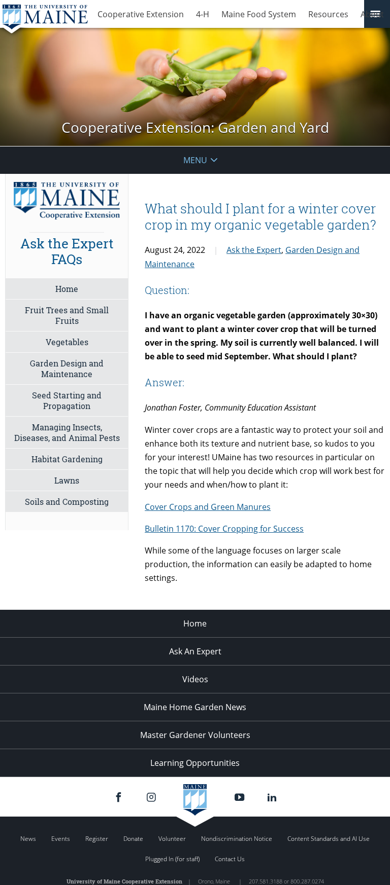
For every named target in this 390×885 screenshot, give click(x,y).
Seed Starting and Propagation (67, 400)
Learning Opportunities (195, 762)
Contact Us (230, 859)
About (372, 14)
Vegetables (67, 342)
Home (66, 288)
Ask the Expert (253, 249)
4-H (202, 14)
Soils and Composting (67, 501)
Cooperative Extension (141, 14)
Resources (328, 14)
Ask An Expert (195, 651)
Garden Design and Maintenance (67, 368)
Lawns (66, 480)
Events (60, 838)
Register (96, 838)
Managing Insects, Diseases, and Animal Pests (67, 432)
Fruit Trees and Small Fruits (67, 315)
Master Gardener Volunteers (195, 735)
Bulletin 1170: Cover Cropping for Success (224, 528)
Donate (133, 838)
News (28, 838)
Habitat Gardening (67, 459)
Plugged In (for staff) (172, 859)
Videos (195, 679)
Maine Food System (258, 14)
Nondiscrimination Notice (236, 838)
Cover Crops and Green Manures (208, 506)
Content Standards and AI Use (328, 838)
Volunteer (172, 838)
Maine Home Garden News (195, 707)
